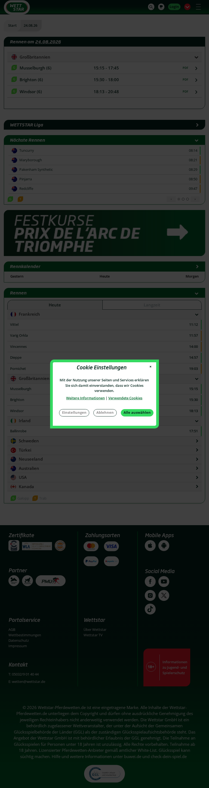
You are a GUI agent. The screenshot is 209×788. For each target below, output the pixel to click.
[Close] (150, 367)
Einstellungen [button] (74, 412)
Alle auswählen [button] (137, 412)
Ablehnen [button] (105, 412)
